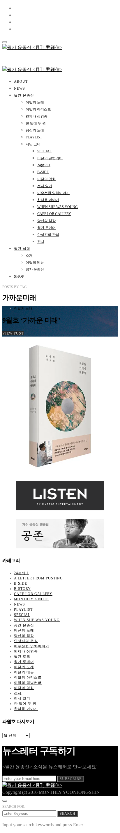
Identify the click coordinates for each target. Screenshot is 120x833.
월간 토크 (22, 657)
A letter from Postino (38, 578)
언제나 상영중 (36, 116)
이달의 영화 (46, 179)
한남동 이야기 (48, 200)
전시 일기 (44, 186)
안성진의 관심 (48, 235)
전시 (40, 242)
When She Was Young (57, 207)
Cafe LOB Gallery (54, 214)
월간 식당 (22, 249)
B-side (43, 172)
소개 (29, 256)
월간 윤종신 (24, 95)
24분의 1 (43, 165)
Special (44, 151)
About (21, 81)
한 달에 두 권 (36, 123)
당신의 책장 (46, 221)
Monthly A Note (31, 599)
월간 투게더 (46, 228)
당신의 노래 (35, 130)
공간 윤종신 (35, 270)
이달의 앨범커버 (50, 158)
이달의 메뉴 (35, 263)
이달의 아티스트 (38, 109)
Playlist (34, 137)
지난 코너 (33, 144)
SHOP (19, 276)
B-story (22, 589)
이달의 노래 (35, 102)
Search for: (13, 807)
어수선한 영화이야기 (53, 193)
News (19, 88)
